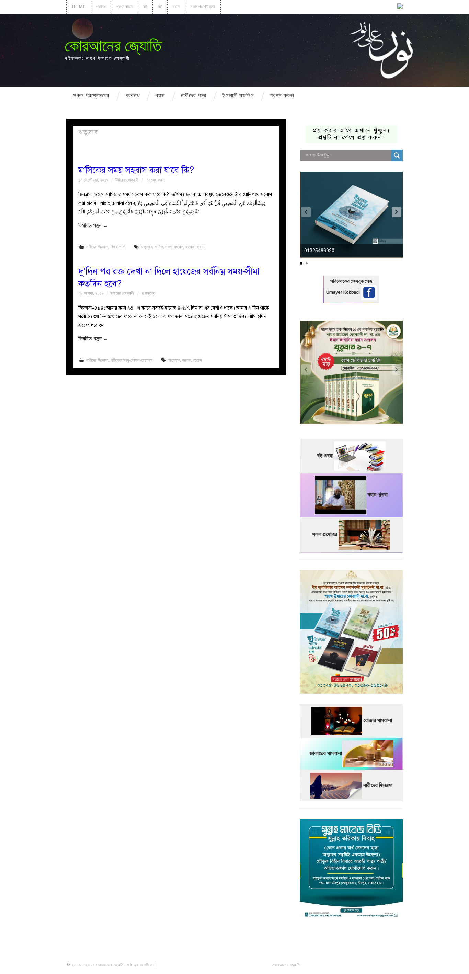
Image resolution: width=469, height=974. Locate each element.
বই (145, 6)
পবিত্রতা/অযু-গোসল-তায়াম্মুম (131, 360)
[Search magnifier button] (397, 155)
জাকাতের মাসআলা (325, 753)
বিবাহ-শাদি (118, 247)
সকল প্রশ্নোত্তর (202, 6)
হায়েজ (190, 247)
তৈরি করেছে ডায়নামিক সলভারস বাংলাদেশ (331, 965)
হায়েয (201, 247)
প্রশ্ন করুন (124, 6)
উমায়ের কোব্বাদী (126, 180)
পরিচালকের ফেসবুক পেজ (351, 281)
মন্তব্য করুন (155, 180)
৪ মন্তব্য (148, 293)
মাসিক (159, 247)
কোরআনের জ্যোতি (113, 46)
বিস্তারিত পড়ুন (93, 226)
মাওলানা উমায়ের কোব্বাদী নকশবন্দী (183, 965)
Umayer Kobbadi (343, 292)
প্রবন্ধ (101, 6)
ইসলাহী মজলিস (238, 95)
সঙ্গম (168, 247)
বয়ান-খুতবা (378, 495)
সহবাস (178, 247)
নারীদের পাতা (193, 95)
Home (78, 6)
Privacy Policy (383, 965)
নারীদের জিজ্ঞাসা (97, 247)
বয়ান (176, 6)
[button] (396, 212)
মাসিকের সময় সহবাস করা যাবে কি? (136, 170)
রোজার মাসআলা (378, 720)
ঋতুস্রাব (146, 247)
